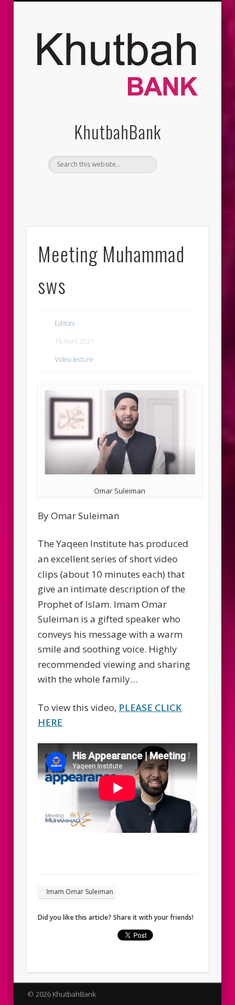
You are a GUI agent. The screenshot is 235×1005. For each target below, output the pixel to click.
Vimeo (138, 192)
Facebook (93, 192)
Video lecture (74, 359)
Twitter (116, 192)
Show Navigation (181, 98)
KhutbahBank (117, 131)
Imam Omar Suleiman (79, 891)
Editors (65, 323)
